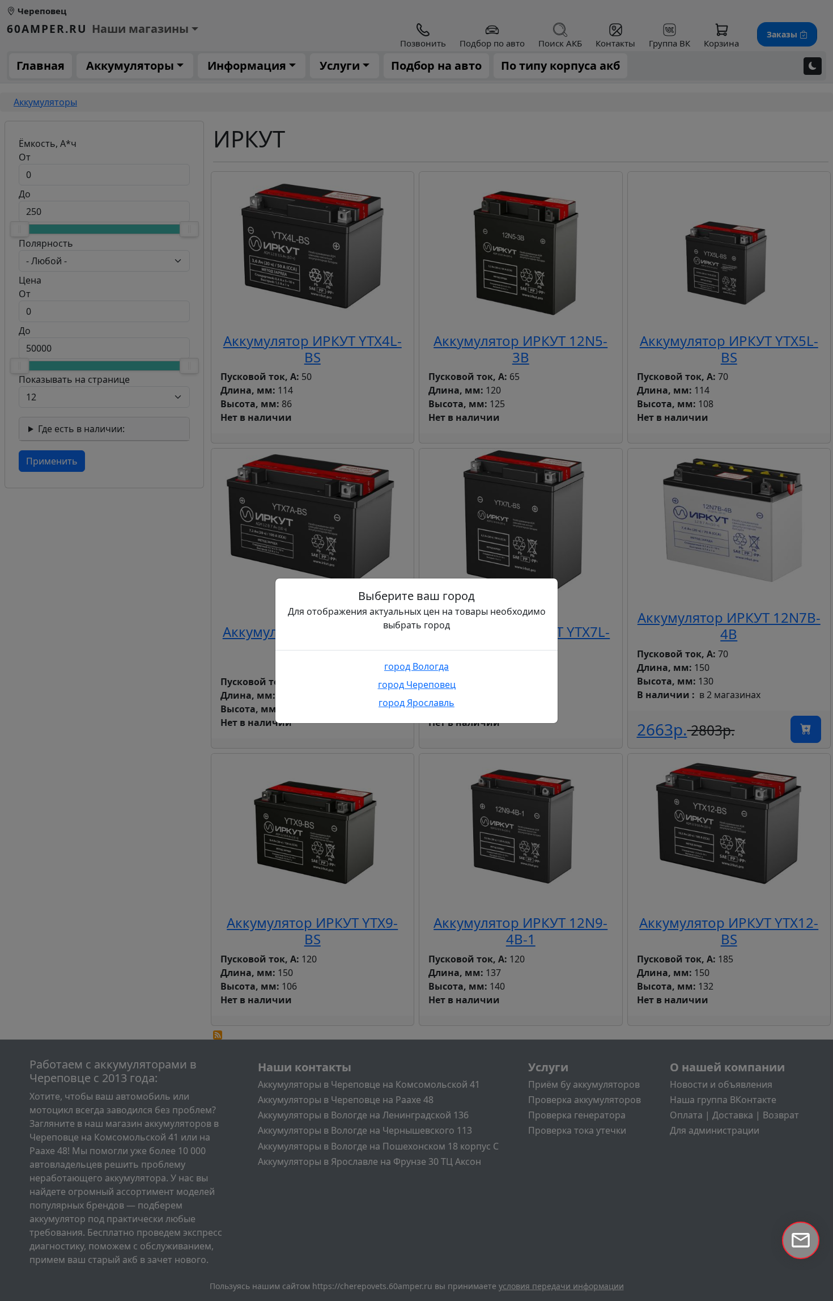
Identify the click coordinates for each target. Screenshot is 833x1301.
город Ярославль (416, 702)
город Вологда (416, 666)
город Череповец (417, 684)
